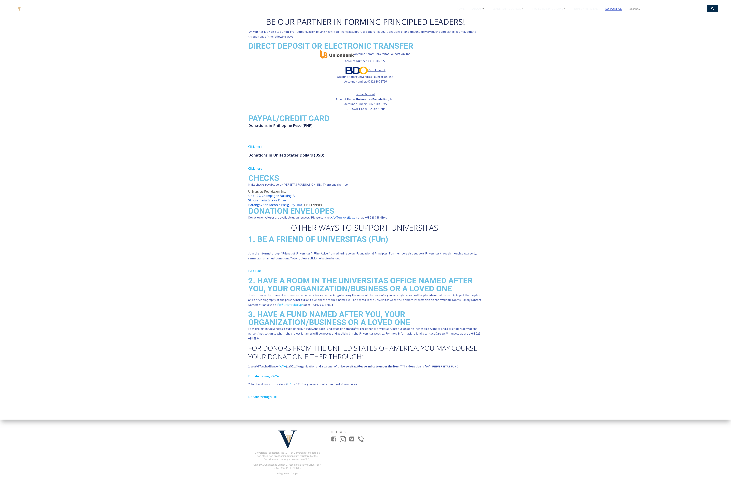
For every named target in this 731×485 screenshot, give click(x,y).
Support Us (613, 8)
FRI (289, 384)
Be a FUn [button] (254, 271)
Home (461, 8)
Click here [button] (255, 147)
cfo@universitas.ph (344, 217)
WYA (282, 366)
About (477, 8)
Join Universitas (586, 8)
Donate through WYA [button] (263, 376)
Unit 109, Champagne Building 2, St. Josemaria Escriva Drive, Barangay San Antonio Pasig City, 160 (275, 200)
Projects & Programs (547, 8)
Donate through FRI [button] (262, 397)
